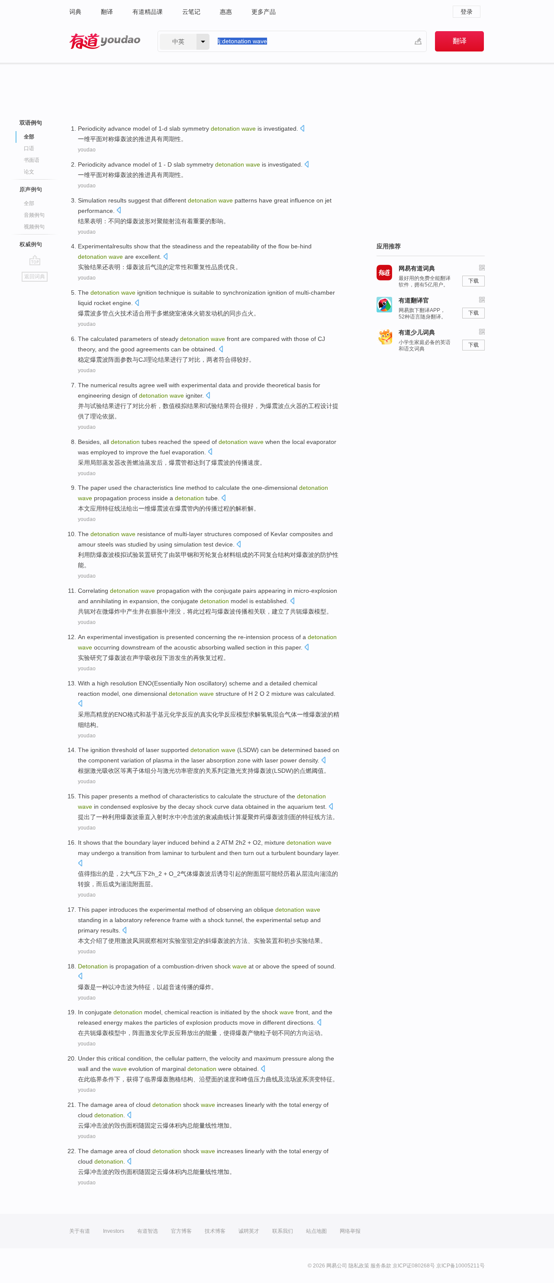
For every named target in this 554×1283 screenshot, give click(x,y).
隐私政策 (358, 1266)
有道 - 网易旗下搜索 (104, 41)
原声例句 (30, 189)
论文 (29, 172)
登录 (467, 11)
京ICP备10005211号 (460, 1266)
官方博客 (181, 1231)
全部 (29, 203)
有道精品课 (147, 11)
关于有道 (79, 1231)
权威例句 (30, 244)
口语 (29, 148)
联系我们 (282, 1231)
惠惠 (226, 11)
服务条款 (380, 1266)
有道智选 (147, 1231)
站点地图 (316, 1231)
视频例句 (34, 227)
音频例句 (34, 215)
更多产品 (263, 11)
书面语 (31, 160)
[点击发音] (302, 129)
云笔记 (191, 11)
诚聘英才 (248, 1231)
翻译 (107, 11)
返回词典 (34, 276)
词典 (75, 11)
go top (34, 260)
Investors (113, 1231)
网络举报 (350, 1231)
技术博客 (215, 1231)
